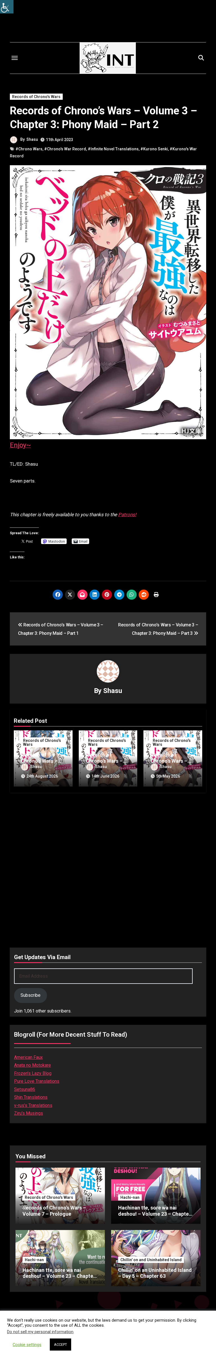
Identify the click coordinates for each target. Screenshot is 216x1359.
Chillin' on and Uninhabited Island (151, 1260)
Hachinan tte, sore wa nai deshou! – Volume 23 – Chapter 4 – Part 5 (154, 1214)
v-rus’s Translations (33, 1105)
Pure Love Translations (36, 1081)
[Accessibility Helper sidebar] (7, 6)
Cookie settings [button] (27, 1344)
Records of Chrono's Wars (36, 96)
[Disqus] (108, 869)
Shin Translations (31, 1097)
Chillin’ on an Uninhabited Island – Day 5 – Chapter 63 (155, 1273)
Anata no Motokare (32, 1065)
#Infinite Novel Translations (113, 149)
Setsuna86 (24, 1089)
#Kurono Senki (154, 149)
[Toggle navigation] (14, 58)
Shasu (32, 139)
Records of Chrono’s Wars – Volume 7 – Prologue (54, 1211)
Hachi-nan (130, 1197)
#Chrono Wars (28, 149)
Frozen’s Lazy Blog (32, 1073)
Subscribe (30, 995)
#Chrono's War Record (65, 149)
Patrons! (127, 514)
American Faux (28, 1057)
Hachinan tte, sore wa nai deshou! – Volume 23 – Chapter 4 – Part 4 (58, 1276)
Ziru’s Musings (28, 1113)
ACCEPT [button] (60, 1344)
